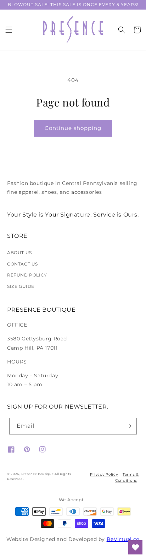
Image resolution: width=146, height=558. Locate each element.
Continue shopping (73, 128)
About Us (19, 252)
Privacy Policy (104, 474)
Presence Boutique (37, 474)
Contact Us (22, 264)
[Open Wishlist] (135, 547)
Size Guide (20, 286)
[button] (9, 30)
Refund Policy (27, 275)
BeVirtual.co (123, 539)
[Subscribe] (128, 426)
